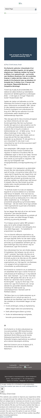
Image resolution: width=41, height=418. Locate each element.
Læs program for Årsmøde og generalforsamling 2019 (20, 55)
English (29, 367)
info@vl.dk (22, 380)
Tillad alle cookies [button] (6, 386)
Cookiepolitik (13, 365)
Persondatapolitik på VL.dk (14, 367)
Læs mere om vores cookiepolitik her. (25, 386)
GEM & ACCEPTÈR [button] (6, 417)
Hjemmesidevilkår (24, 365)
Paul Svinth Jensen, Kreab (14, 65)
